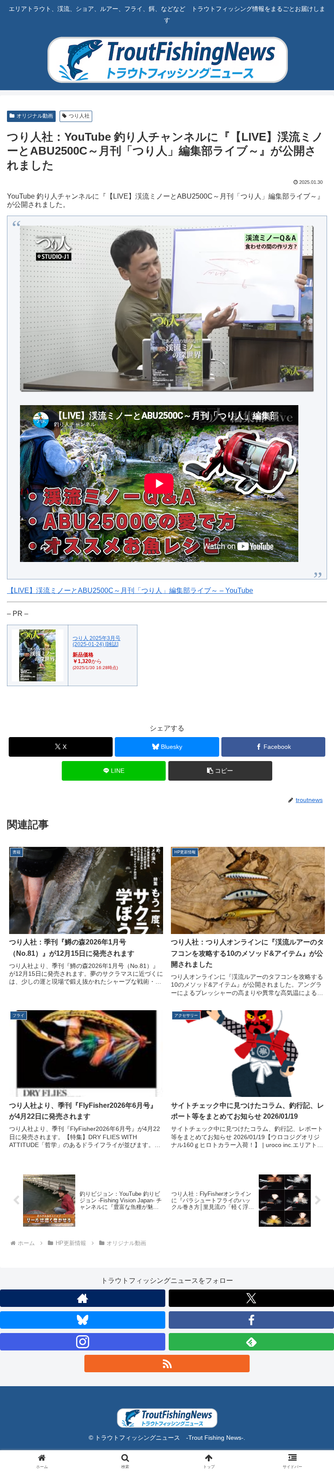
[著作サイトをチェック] (82, 1298)
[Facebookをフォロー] (251, 1320)
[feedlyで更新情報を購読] (251, 1341)
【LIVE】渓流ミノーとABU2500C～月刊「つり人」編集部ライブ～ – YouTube (130, 590)
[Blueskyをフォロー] (82, 1320)
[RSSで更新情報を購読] (167, 1363)
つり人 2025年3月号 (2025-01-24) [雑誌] (96, 641)
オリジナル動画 (35, 116)
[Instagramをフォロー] (82, 1341)
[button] (220, 771)
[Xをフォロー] (251, 1298)
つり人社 (79, 116)
